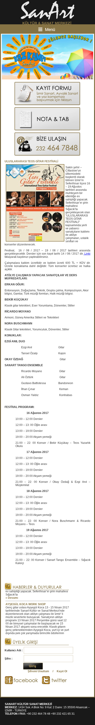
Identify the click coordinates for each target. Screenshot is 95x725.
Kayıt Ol (62, 671)
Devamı (13, 594)
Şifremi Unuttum (38, 671)
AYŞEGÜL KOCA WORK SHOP (26, 601)
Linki (86, 253)
